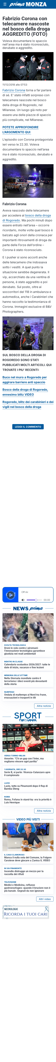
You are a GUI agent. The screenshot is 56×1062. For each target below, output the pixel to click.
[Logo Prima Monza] (28, 4)
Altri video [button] (45, 899)
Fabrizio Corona (13, 90)
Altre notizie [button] (44, 705)
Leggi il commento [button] (28, 426)
